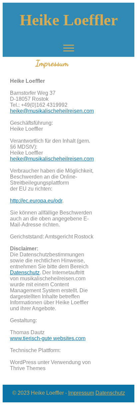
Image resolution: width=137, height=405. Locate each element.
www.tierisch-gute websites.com (47, 338)
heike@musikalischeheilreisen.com (52, 111)
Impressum (81, 393)
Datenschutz (25, 272)
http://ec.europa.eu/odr (36, 200)
